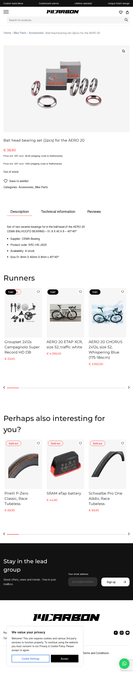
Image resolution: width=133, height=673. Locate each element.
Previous (4, 387)
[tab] (19, 211)
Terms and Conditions (95, 653)
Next (129, 387)
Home (7, 33)
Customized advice (49, 3)
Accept (64, 658)
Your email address (78, 574)
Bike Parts (20, 33)
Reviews (94, 211)
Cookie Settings (30, 658)
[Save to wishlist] (38, 291)
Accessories (36, 33)
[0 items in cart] (128, 12)
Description (19, 211)
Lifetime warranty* (83, 3)
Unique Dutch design (119, 3)
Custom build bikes (13, 3)
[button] (124, 51)
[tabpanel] (23, 330)
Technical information (58, 211)
